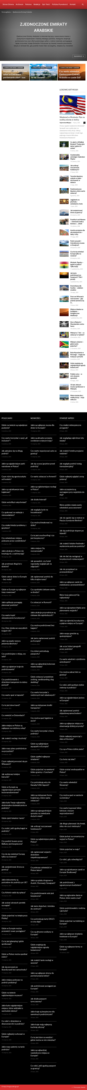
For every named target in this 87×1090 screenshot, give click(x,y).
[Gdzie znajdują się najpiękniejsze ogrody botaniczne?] (64, 365)
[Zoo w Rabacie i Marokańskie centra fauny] (64, 324)
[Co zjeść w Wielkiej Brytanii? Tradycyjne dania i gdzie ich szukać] (64, 144)
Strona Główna (8, 4)
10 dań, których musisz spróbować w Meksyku (77, 387)
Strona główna (6, 12)
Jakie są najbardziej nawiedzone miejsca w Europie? (40, 1053)
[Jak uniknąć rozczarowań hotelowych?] (64, 168)
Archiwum (19, 4)
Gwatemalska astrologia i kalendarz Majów (77, 157)
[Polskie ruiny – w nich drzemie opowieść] (64, 375)
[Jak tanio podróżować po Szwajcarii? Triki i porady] (64, 275)
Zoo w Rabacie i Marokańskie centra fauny (77, 324)
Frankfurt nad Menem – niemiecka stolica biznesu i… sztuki (77, 222)
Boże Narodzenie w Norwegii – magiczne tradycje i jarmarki (77, 355)
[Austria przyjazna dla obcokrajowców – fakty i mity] (64, 232)
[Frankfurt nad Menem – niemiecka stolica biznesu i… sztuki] (64, 222)
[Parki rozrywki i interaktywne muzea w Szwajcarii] (64, 243)
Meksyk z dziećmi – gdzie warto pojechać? (77, 344)
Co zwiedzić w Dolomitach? (13, 715)
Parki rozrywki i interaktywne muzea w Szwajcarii (77, 243)
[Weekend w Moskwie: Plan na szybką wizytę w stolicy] (72, 105)
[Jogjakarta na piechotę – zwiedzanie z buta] (64, 201)
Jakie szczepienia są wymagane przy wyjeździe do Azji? (72, 492)
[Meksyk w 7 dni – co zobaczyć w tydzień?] (64, 335)
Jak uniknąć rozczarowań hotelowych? (74, 168)
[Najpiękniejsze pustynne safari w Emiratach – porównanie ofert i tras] (15, 72)
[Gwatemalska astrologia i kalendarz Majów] (64, 157)
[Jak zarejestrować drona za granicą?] (64, 213)
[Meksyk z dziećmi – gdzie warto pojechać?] (64, 344)
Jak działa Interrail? (39, 500)
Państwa (28, 4)
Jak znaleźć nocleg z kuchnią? (14, 738)
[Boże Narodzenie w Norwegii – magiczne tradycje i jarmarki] (64, 355)
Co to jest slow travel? (11, 705)
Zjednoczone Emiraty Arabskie (13, 67)
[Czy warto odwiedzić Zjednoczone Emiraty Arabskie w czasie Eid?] (71, 75)
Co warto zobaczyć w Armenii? (43, 477)
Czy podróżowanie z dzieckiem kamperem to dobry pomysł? (14, 682)
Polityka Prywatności (60, 4)
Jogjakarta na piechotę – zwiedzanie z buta (76, 202)
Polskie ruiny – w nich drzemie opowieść (76, 376)
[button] (82, 4)
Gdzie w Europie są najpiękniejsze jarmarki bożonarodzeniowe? (11, 789)
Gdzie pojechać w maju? (70, 849)
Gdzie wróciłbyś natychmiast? (14, 502)
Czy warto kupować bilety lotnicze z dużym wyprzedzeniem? (70, 810)
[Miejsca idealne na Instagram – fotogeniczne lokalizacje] (64, 312)
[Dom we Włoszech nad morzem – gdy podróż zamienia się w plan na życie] (64, 299)
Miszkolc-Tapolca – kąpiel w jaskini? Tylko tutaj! (76, 264)
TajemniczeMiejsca (65, 122)
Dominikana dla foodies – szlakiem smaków (76, 288)
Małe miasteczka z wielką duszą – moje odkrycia (77, 397)
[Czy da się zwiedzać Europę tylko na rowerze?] (64, 254)
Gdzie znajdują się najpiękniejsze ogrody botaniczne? (77, 365)
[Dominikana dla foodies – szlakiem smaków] (64, 288)
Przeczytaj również (79, 1087)
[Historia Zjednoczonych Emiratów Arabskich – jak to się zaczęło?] (43, 73)
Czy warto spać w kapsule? (13, 695)
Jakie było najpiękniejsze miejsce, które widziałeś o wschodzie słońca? (12, 1008)
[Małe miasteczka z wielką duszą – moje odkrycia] (64, 398)
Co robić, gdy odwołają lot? (71, 859)
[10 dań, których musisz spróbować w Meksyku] (64, 387)
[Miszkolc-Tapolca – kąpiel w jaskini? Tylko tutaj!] (64, 265)
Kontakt (73, 4)
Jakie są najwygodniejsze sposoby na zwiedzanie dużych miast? (41, 813)
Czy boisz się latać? (68, 759)
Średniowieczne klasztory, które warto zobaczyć (77, 191)
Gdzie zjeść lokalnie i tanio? (13, 818)
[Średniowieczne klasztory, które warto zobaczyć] (64, 191)
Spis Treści (46, 4)
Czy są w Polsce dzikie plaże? (72, 749)
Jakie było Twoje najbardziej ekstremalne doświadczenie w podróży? (14, 805)
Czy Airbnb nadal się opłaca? (14, 893)
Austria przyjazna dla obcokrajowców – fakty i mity (77, 232)
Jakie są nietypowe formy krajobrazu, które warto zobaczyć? (41, 798)
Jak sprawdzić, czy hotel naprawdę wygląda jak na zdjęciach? (41, 564)
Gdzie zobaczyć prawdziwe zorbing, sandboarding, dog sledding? (42, 679)
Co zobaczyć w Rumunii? (41, 602)
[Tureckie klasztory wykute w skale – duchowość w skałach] (64, 178)
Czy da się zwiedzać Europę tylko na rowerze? (77, 254)
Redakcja (37, 4)
